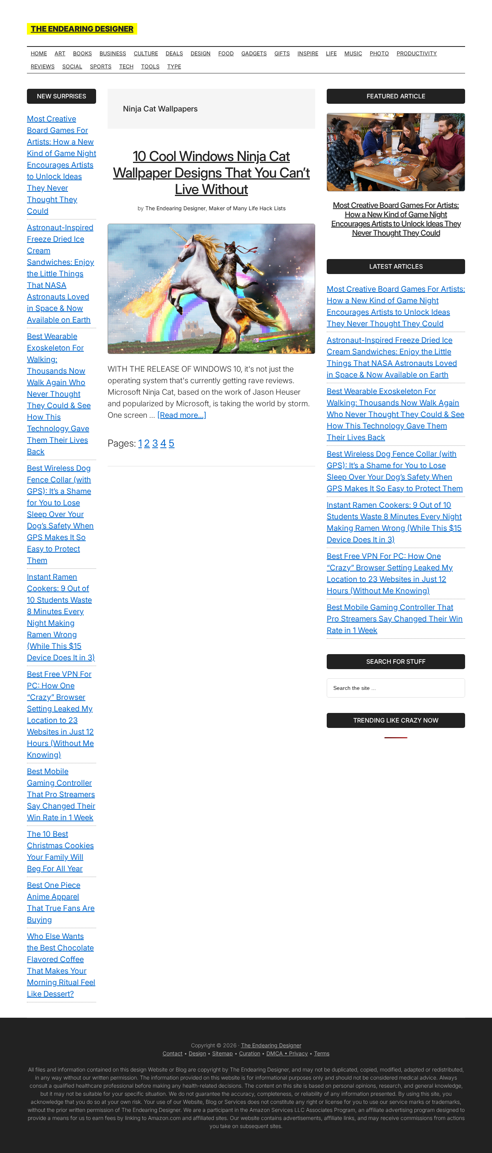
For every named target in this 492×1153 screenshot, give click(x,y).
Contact (173, 1053)
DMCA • (277, 1053)
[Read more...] (181, 415)
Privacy (298, 1053)
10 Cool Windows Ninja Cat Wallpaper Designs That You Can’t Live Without (211, 173)
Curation (249, 1053)
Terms (321, 1053)
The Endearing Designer (271, 1045)
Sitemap (222, 1053)
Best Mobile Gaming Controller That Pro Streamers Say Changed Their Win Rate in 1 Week (395, 619)
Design (197, 1053)
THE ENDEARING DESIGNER (82, 28)
